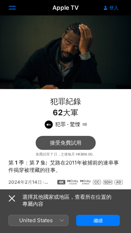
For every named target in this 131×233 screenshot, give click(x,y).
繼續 (98, 220)
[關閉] (12, 198)
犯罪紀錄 (65, 101)
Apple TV (65, 7)
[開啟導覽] (16, 7)
